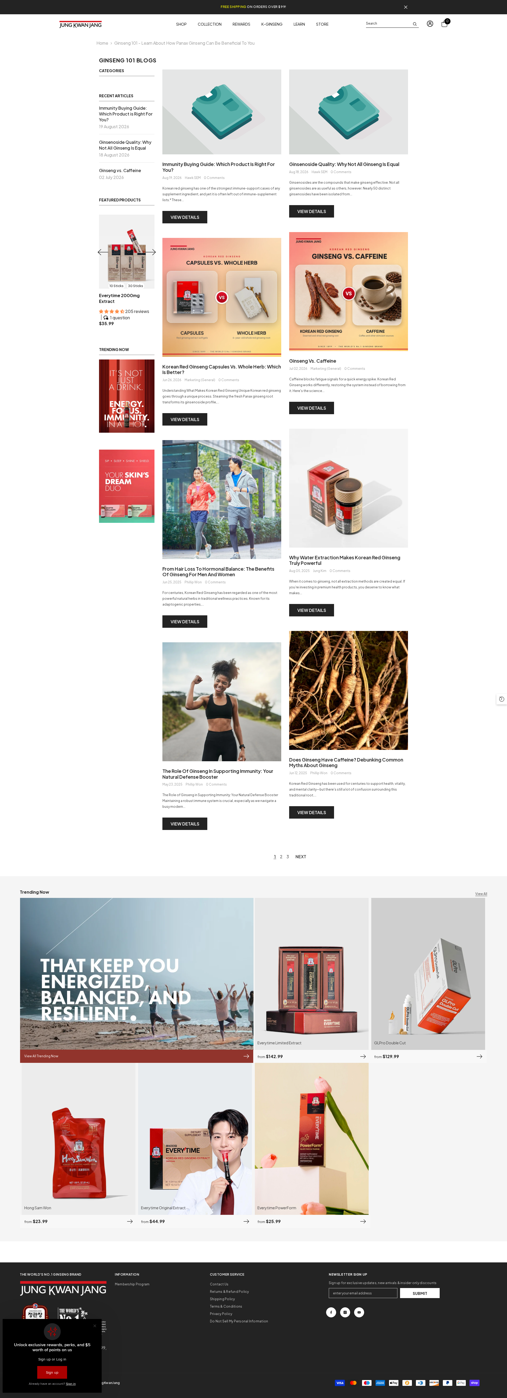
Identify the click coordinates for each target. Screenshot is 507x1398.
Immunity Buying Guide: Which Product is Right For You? (218, 167)
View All (481, 894)
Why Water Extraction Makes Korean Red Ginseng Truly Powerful (344, 560)
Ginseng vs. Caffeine (312, 361)
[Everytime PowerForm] (311, 1139)
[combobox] (388, 23)
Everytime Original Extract (126, 295)
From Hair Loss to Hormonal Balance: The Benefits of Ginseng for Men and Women (218, 571)
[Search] (392, 24)
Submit (420, 1293)
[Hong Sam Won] (78, 1139)
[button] (150, 249)
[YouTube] (359, 1312)
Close (405, 7)
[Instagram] (345, 1312)
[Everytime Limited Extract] (311, 974)
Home (102, 43)
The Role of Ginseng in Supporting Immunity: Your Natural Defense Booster (217, 773)
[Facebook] (331, 1312)
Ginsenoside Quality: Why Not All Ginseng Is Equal (344, 164)
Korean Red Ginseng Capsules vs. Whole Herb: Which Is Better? (221, 369)
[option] (126, 268)
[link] (126, 390)
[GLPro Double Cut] (428, 974)
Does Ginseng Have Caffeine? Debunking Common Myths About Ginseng (346, 762)
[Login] (430, 23)
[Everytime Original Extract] (126, 252)
